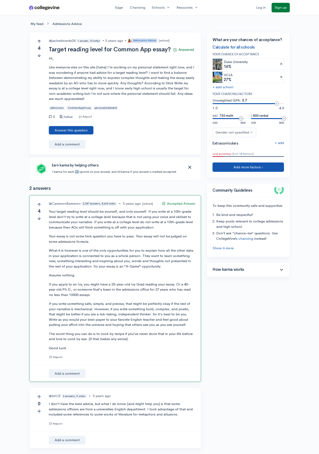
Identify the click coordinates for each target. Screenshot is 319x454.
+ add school (223, 87)
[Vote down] (39, 55)
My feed (37, 23)
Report (87, 117)
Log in (261, 7)
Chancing (137, 7)
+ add (279, 143)
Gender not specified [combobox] (232, 132)
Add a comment (67, 144)
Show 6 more (223, 248)
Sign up (281, 7)
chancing (245, 238)
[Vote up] (39, 41)
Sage (119, 7)
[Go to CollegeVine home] (44, 7)
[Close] (189, 167)
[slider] (277, 104)
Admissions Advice (67, 23)
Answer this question (71, 130)
